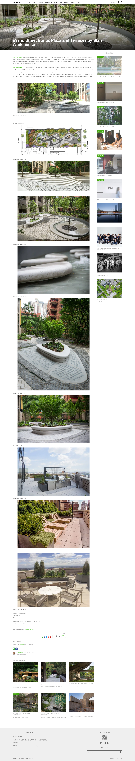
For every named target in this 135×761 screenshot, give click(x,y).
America (54, 37)
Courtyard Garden (28, 37)
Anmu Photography (17, 714)
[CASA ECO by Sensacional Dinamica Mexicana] (81, 702)
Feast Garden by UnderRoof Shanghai (22, 687)
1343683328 (20, 652)
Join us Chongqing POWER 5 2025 (105, 175)
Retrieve (27, 2)
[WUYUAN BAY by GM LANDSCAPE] (81, 672)
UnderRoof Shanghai (20, 685)
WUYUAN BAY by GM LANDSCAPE (78, 686)
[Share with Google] (48, 637)
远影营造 (42, 684)
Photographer (48, 2)
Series (34, 2)
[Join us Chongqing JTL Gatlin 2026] (109, 91)
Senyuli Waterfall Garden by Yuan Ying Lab (51, 686)
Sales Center (77, 683)
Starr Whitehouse (64, 37)
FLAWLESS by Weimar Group (20, 717)
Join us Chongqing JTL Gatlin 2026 (105, 102)
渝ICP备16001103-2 (29, 758)
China (14, 685)
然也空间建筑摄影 (44, 714)
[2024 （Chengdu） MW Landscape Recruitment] (109, 188)
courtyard (15, 684)
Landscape (16, 37)
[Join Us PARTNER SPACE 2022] (109, 213)
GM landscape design (88, 683)
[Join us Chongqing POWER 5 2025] (109, 164)
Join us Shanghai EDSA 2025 (103, 151)
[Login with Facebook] (16, 649)
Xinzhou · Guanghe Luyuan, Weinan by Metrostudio (53, 717)
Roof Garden (40, 37)
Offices (40, 2)
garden (29, 684)
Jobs (55, 2)
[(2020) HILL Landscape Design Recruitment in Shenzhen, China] (109, 237)
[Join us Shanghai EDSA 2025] (109, 140)
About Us (15, 758)
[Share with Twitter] (46, 637)
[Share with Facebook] (44, 637)
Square (48, 37)
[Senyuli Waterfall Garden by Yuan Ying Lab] (53, 672)
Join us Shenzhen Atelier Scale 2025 (105, 126)
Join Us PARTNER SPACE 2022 (104, 223)
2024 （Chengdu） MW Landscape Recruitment (108, 199)
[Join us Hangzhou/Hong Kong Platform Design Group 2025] (109, 65)
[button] (119, 2)
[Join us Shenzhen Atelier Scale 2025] (109, 115)
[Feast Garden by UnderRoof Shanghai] (25, 672)
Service (78, 2)
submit (72, 2)
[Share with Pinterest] (50, 637)
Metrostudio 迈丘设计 (54, 713)
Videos (66, 2)
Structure (33, 684)
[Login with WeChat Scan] (14, 649)
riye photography (48, 684)
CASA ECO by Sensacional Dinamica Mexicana (81, 716)
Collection (64, 635)
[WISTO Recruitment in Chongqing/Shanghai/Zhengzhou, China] (109, 288)
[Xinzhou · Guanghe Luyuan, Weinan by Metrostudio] (53, 702)
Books (60, 2)
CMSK (23, 713)
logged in (21, 644)
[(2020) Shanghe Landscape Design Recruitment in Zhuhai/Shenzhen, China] (109, 263)
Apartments (71, 683)
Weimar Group (28, 713)
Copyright (21, 758)
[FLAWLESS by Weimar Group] (25, 702)
